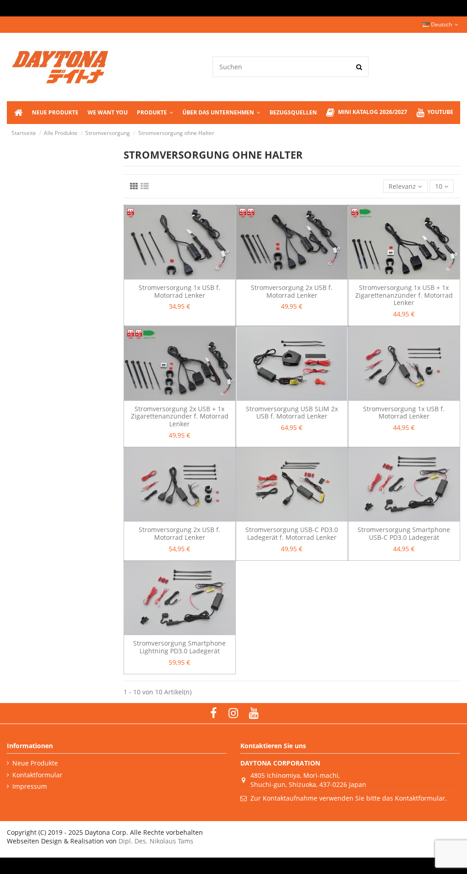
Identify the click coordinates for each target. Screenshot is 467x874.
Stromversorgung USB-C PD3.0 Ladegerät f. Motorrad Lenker (291, 533)
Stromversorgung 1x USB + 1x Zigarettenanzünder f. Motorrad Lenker (404, 295)
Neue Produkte (35, 763)
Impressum (29, 786)
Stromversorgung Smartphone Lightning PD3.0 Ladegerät (179, 647)
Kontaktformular (37, 775)
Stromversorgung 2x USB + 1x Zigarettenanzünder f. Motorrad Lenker (179, 416)
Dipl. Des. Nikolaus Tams (156, 841)
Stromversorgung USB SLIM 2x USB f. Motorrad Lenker (292, 412)
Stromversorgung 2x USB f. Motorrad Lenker (291, 291)
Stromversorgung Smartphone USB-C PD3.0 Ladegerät (404, 533)
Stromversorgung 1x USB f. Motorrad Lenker (179, 291)
